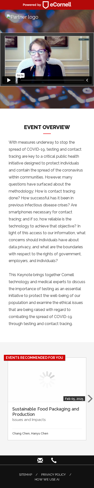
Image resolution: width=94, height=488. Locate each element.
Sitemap (25, 474)
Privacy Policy (53, 474)
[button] (89, 399)
